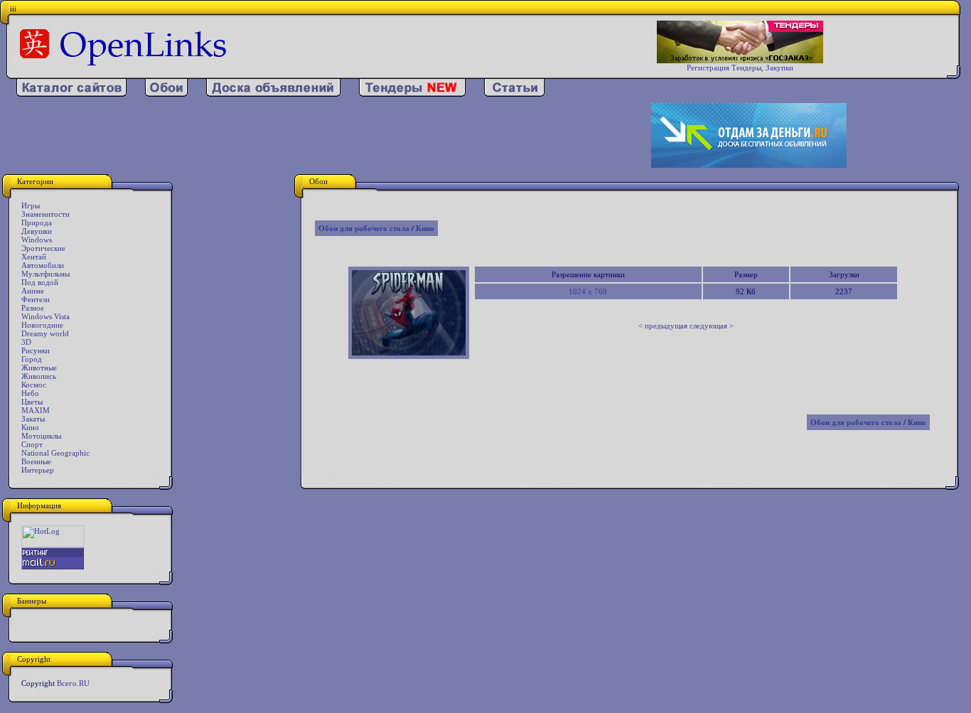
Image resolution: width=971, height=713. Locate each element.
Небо (30, 393)
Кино (30, 427)
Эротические (43, 248)
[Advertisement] (316, 136)
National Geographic (55, 453)
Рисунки (35, 350)
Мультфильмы (45, 273)
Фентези (35, 299)
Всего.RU (73, 683)
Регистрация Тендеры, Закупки (740, 67)
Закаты (33, 418)
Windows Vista (45, 316)
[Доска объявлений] (273, 94)
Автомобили (42, 265)
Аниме (32, 290)
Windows (36, 239)
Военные (36, 461)
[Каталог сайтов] (71, 94)
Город (31, 359)
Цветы (32, 401)
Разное (32, 308)
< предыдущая (662, 325)
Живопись (38, 376)
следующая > (712, 325)
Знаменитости (45, 214)
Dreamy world (45, 333)
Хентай (33, 256)
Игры (30, 205)
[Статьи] (514, 94)
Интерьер (37, 470)
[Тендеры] (412, 94)
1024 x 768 (588, 291)
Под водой (39, 282)
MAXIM (35, 410)
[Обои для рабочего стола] (166, 94)
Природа (36, 222)
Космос (33, 384)
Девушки (36, 231)
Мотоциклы (41, 435)
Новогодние (42, 325)
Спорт (32, 444)
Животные (39, 367)
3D (26, 342)
